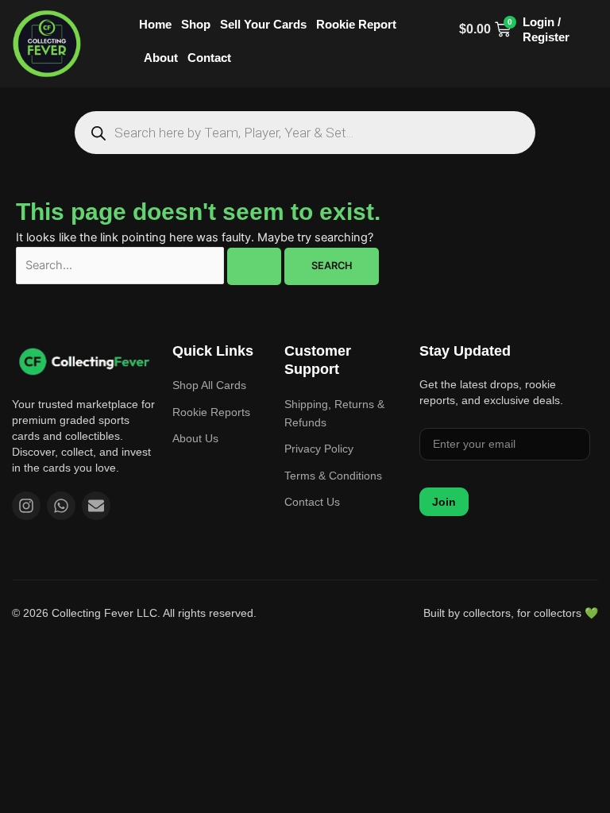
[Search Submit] (254, 266)
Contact (209, 57)
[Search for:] (150, 265)
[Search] (98, 133)
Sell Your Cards (263, 24)
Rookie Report (356, 24)
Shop (195, 24)
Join (444, 501)
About (161, 57)
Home (155, 24)
